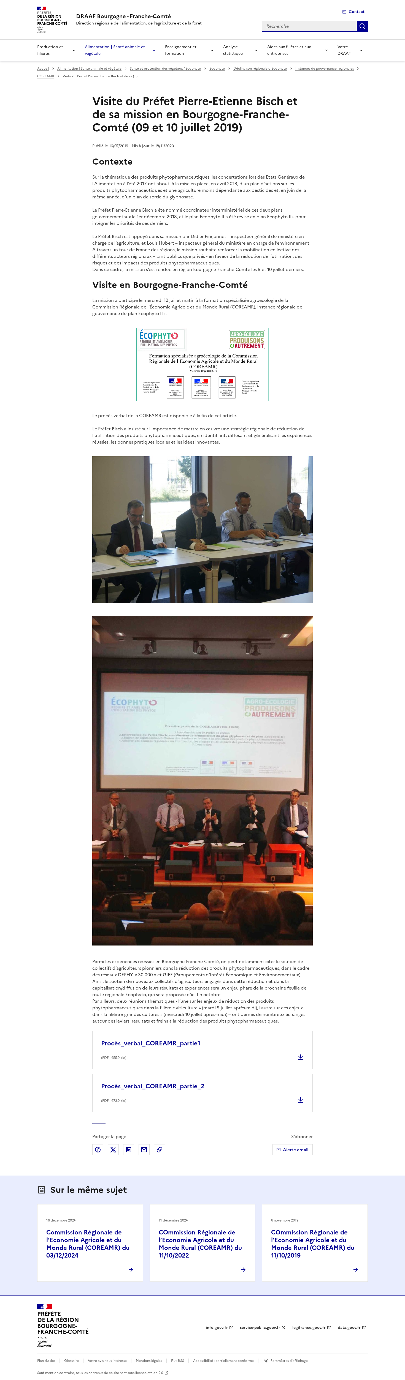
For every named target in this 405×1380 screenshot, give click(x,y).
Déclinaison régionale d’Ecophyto (260, 68)
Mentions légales (149, 1360)
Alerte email (295, 1149)
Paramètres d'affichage (289, 1360)
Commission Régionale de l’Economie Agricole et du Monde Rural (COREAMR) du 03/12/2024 (87, 1244)
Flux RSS (177, 1360)
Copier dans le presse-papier (159, 1149)
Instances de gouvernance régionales (324, 68)
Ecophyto (217, 68)
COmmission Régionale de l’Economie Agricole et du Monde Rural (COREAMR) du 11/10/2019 (312, 1244)
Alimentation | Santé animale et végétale (115, 50)
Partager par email (144, 1149)
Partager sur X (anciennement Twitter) (113, 1149)
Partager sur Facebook (97, 1149)
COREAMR (45, 76)
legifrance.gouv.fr (309, 1327)
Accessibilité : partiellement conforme (223, 1360)
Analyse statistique (233, 50)
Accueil (43, 68)
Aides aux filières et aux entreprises (289, 50)
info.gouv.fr (217, 1327)
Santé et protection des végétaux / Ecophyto (165, 68)
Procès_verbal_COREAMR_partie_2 (152, 1086)
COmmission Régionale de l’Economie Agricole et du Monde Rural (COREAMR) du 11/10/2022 (200, 1244)
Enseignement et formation (180, 50)
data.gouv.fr (349, 1327)
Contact (356, 12)
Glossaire (71, 1360)
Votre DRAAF (343, 50)
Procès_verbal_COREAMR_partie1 (150, 1043)
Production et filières (50, 50)
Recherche (362, 26)
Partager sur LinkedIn (128, 1149)
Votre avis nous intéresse (107, 1360)
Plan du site (46, 1360)
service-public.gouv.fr (260, 1327)
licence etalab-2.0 (149, 1372)
